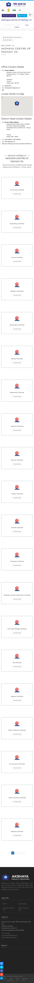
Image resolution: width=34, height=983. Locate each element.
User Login (23, 15)
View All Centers (8, 40)
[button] (17, 103)
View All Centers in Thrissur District (12, 37)
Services (18, 978)
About (11, 978)
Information (25, 978)
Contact (23, 980)
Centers (17, 27)
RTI (17, 980)
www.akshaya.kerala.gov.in (9, 937)
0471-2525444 (6, 933)
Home (27, 25)
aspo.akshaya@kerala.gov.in (10, 935)
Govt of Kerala (22, 904)
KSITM (4, 904)
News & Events (10, 980)
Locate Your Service (9, 15)
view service (16, 194)
